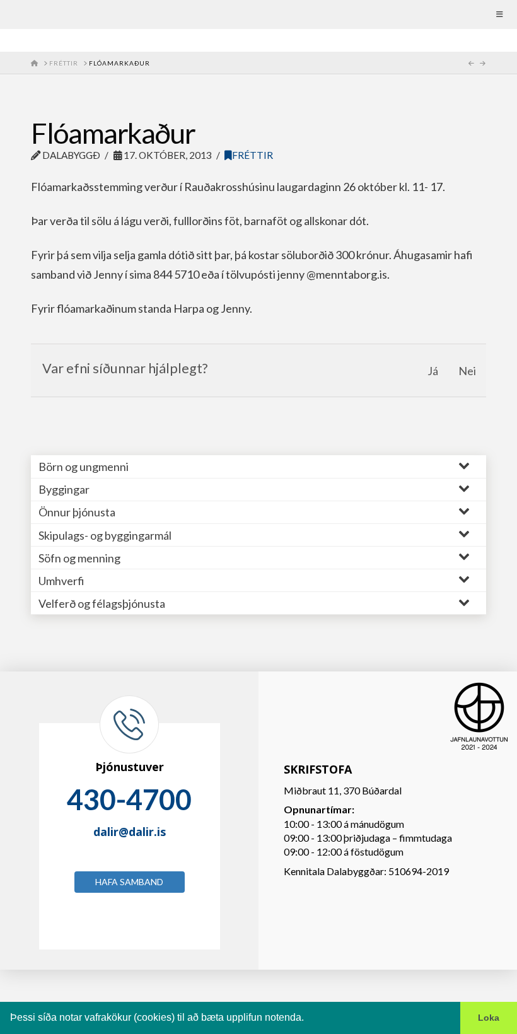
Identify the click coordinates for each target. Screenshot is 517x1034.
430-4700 (129, 799)
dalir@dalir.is (129, 831)
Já (432, 371)
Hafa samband (129, 881)
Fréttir (252, 155)
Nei (467, 371)
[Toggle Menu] (258, 14)
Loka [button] (488, 1018)
